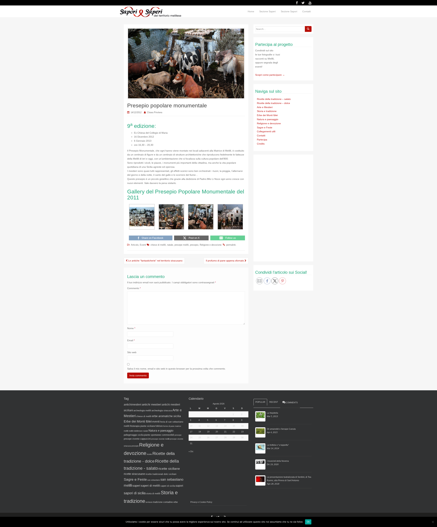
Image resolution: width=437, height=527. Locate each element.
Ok (308, 521)
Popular (260, 402)
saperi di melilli (150, 485)
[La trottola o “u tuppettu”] (260, 448)
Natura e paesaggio (267, 119)
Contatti (306, 11)
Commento (134, 288)
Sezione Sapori (289, 11)
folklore (159, 426)
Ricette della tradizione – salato (274, 99)
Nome (131, 328)
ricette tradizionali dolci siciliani (161, 474)
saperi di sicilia (167, 486)
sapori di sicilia (135, 493)
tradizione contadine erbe (165, 502)
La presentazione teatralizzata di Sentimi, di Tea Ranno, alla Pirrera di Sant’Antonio (289, 479)
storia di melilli (153, 493)
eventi (156, 421)
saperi (136, 485)
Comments (292, 402)
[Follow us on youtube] (309, 3)
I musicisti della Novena (278, 461)
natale (170, 245)
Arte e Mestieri (265, 107)
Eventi (143, 245)
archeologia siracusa (162, 410)
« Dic (191, 451)
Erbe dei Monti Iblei (267, 115)
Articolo (134, 245)
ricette (149, 454)
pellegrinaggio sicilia (134, 435)
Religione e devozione (210, 245)
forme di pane (168, 426)
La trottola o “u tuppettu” (278, 445)
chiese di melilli (158, 245)
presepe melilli (181, 245)
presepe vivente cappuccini (137, 439)
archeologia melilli (142, 410)
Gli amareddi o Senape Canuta (281, 429)
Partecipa (262, 139)
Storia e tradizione (267, 111)
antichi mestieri (151, 404)
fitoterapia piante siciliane (142, 426)
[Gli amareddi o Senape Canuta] (260, 432)
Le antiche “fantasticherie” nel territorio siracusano (155, 260)
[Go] (308, 29)
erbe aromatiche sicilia (166, 416)
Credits (261, 143)
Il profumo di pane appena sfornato (225, 260)
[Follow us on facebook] (297, 3)
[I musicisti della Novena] (260, 464)
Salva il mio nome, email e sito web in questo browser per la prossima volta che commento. (176, 368)
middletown (138, 431)
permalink (231, 245)
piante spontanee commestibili (159, 435)
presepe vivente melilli (160, 439)
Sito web (131, 352)
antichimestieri (132, 404)
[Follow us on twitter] (303, 3)
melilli (131, 431)
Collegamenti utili (266, 131)
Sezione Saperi (267, 11)
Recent (273, 402)
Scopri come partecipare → (270, 74)
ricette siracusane (134, 473)
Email (131, 340)
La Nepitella (272, 413)
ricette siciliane (169, 468)
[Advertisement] (280, 207)
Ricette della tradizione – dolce (273, 103)
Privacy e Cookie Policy (201, 502)
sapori (179, 485)
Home (251, 11)
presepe (178, 435)
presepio (194, 245)
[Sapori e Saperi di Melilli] (150, 11)
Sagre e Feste (264, 127)
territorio (149, 502)
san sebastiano (153, 480)
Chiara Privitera (154, 112)
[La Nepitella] (260, 416)
